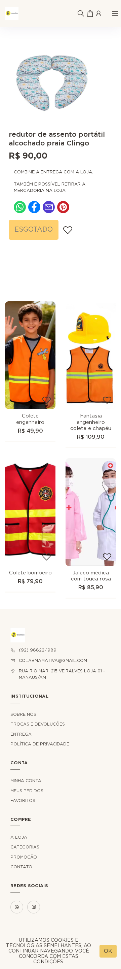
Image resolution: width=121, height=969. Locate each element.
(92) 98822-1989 (37, 650)
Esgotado (33, 229)
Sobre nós (23, 714)
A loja (18, 837)
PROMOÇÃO (23, 857)
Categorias (24, 847)
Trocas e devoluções (37, 724)
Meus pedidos (26, 791)
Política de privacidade (39, 744)
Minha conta (25, 781)
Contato (21, 867)
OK (108, 951)
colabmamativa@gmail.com (53, 661)
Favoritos (22, 801)
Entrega (21, 734)
